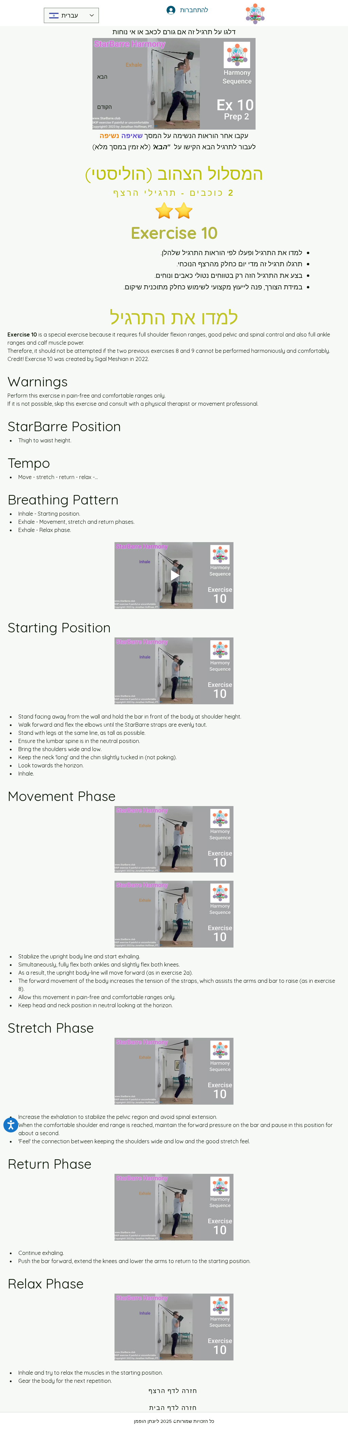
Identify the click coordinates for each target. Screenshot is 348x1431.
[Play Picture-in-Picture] (234, 120)
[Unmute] (112, 120)
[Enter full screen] (246, 120)
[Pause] (101, 120)
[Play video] (174, 575)
